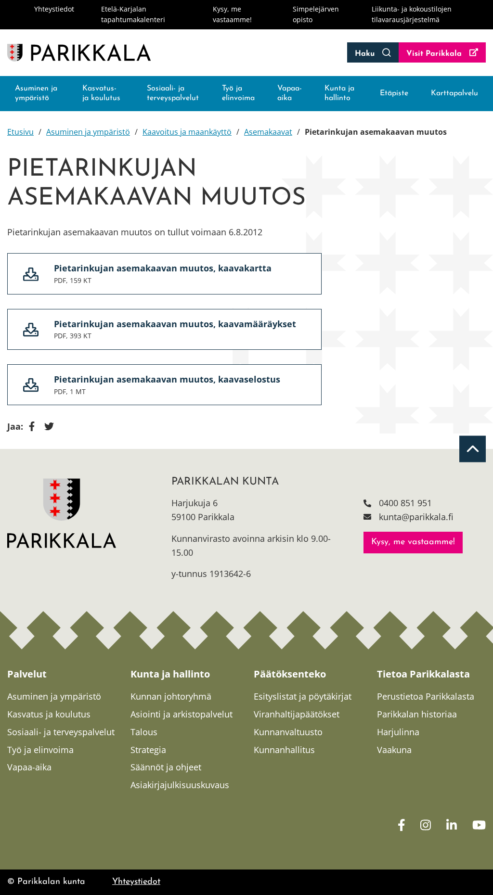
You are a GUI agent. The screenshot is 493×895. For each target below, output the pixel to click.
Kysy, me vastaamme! (413, 542)
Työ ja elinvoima (238, 93)
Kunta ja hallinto (339, 93)
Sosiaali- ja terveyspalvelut (173, 93)
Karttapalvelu (454, 93)
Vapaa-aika (289, 93)
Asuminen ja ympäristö (36, 93)
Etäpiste (394, 93)
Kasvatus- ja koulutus (101, 93)
